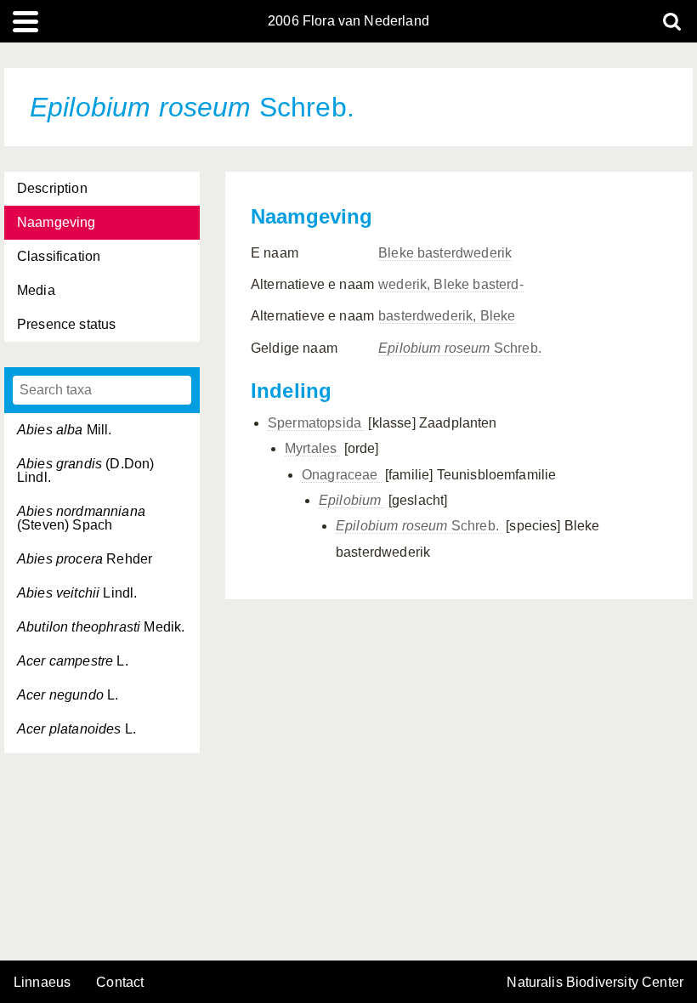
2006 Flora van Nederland (348, 21)
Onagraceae (342, 475)
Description (52, 188)
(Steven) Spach (81, 518)
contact (120, 982)
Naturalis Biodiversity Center (595, 982)
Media (36, 290)
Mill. (64, 429)
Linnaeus (42, 982)
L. (72, 661)
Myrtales (312, 448)
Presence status (66, 324)
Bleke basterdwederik (445, 253)
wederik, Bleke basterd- (451, 284)
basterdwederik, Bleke (446, 316)
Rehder (84, 559)
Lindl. (77, 593)
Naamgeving (56, 222)
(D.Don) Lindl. (85, 470)
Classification (58, 256)
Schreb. (459, 348)
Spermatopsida (316, 423)
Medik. (100, 627)
